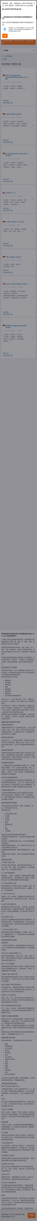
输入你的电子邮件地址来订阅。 (12, 9)
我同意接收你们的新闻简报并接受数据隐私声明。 (17, 17)
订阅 (5, 36)
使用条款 (14, 31)
